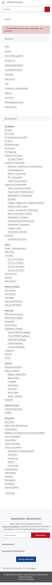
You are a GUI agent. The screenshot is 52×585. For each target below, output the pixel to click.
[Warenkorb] (48, 2)
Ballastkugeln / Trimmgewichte (20, 195)
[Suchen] (47, 9)
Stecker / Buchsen (15, 396)
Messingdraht (10, 480)
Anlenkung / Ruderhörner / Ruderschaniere (25, 166)
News (7, 46)
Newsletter (9, 74)
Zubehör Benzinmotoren (17, 181)
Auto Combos (10, 290)
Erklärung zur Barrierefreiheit (16, 88)
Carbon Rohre (10, 440)
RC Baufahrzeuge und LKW (16, 137)
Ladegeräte (9, 350)
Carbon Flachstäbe (12, 436)
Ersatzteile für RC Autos (17, 239)
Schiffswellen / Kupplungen (18, 224)
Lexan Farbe (13, 465)
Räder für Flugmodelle (17, 174)
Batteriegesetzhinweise (14, 102)
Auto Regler (9, 298)
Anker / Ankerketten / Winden (19, 188)
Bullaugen (12, 199)
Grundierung (13, 458)
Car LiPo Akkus (11, 274)
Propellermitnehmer (16, 170)
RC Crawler (9, 134)
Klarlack (11, 462)
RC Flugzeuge (10, 152)
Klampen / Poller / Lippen (18, 206)
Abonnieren (40, 535)
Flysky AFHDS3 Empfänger (19, 336)
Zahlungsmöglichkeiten (14, 65)
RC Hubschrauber (12, 144)
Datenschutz (10, 79)
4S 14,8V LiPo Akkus (16, 270)
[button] (40, 2)
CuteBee (8, 413)
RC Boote (8, 141)
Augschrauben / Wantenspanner (21, 192)
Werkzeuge (10, 493)
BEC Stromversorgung (14, 314)
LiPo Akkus (9, 256)
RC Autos (8, 130)
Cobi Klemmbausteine (13, 409)
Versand (32, 568)
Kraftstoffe (9, 400)
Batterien (8, 277)
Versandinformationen (13, 70)
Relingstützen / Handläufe (18, 217)
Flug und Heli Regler (13, 305)
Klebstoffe (9, 476)
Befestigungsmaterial (13, 367)
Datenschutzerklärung (11, 526)
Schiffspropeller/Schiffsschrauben (21, 221)
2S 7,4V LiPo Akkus (15, 263)
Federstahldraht (11, 469)
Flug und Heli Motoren (14, 301)
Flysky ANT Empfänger (17, 339)
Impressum (9, 97)
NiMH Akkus (9, 252)
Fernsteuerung (11, 325)
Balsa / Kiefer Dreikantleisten (16, 425)
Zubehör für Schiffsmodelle (15, 184)
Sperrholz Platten (12, 487)
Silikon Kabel (13, 392)
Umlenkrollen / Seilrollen (17, 232)
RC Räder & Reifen (15, 159)
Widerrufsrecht (11, 107)
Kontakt (8, 51)
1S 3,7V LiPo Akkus (15, 259)
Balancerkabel (13, 378)
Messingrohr (10, 484)
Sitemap (8, 93)
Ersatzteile (9, 235)
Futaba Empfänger (15, 343)
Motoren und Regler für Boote (20, 214)
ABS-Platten (9, 422)
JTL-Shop (30, 579)
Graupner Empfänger (16, 347)
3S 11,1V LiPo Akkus (16, 266)
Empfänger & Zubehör (14, 329)
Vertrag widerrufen (26, 559)
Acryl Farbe (12, 455)
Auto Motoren (10, 294)
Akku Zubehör (10, 281)
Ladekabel (12, 381)
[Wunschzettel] (44, 2)
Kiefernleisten (10, 473)
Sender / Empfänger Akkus (15, 248)
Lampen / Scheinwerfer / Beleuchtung (23, 210)
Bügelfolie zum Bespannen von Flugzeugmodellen (25, 433)
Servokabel (12, 389)
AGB (6, 84)
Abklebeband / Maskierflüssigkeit (21, 451)
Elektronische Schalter (14, 318)
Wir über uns (10, 60)
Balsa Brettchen (11, 429)
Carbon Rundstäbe (12, 444)
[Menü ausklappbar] (3, 1)
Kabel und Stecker (12, 371)
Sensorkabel (13, 385)
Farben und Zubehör (13, 447)
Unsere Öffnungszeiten (14, 56)
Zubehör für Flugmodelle (15, 163)
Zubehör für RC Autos (13, 155)
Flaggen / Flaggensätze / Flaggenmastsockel (26, 203)
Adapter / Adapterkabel (17, 374)
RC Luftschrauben (15, 177)
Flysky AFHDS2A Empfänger (19, 332)
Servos (7, 358)
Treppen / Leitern (15, 228)
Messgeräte (9, 321)
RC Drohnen (10, 148)
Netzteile (8, 354)
